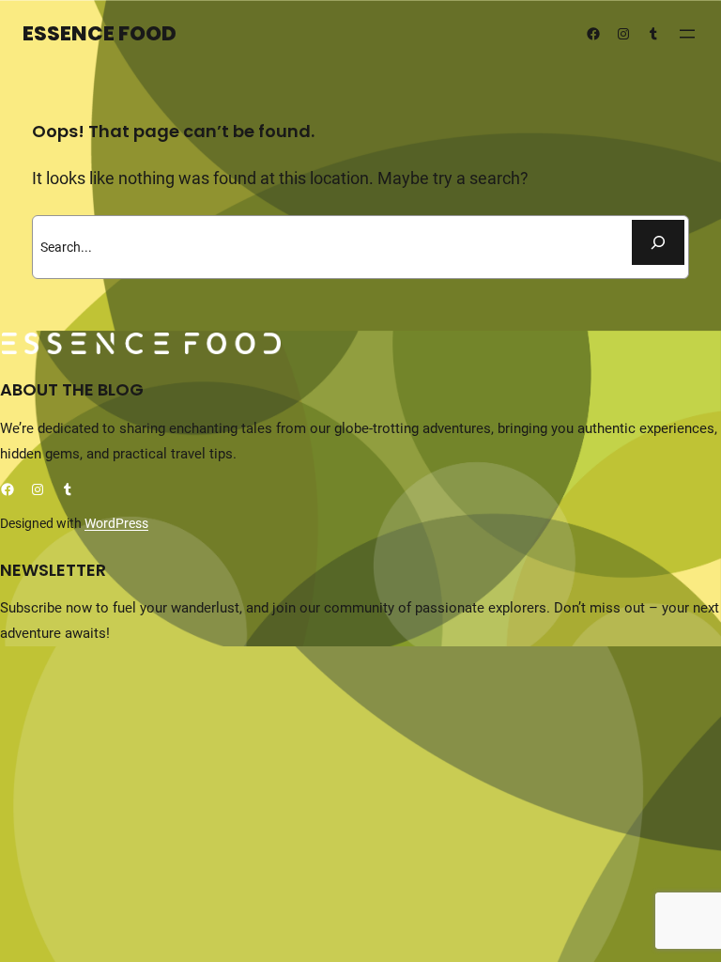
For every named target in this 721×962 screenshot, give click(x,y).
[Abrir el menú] (687, 34)
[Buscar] (658, 242)
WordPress (116, 523)
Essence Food (99, 33)
